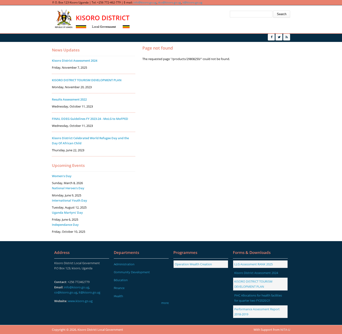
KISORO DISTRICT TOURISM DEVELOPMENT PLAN (86, 80)
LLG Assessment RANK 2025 (253, 264)
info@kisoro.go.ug (145, 2)
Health (118, 296)
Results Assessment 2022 (69, 99)
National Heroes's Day (68, 188)
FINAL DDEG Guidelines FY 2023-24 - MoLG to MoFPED (90, 119)
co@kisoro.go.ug (65, 292)
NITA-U (285, 329)
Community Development (132, 272)
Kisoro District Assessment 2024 (74, 60)
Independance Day (65, 225)
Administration (124, 264)
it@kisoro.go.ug (192, 2)
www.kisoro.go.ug (80, 301)
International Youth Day (69, 200)
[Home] (91, 19)
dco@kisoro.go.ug (169, 2)
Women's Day (61, 176)
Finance (119, 288)
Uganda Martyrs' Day (67, 212)
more (165, 303)
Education (121, 280)
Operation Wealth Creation (193, 264)
